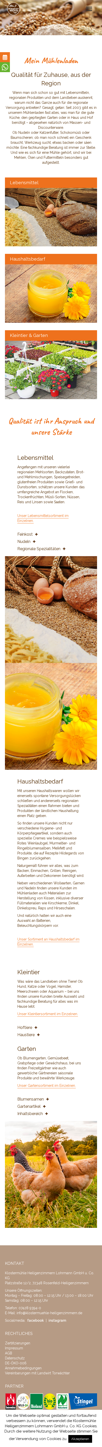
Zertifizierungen (17, 1343)
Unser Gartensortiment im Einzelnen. (46, 1086)
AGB (8, 1353)
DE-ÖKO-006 (15, 1363)
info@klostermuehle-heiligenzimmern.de (49, 1313)
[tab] (51, 534)
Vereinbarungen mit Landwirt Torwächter (37, 1373)
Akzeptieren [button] (80, 1439)
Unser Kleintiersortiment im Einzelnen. (47, 1014)
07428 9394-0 (30, 1308)
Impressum (14, 1348)
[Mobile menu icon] (89, 8)
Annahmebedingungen (23, 1368)
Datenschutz (15, 1358)
